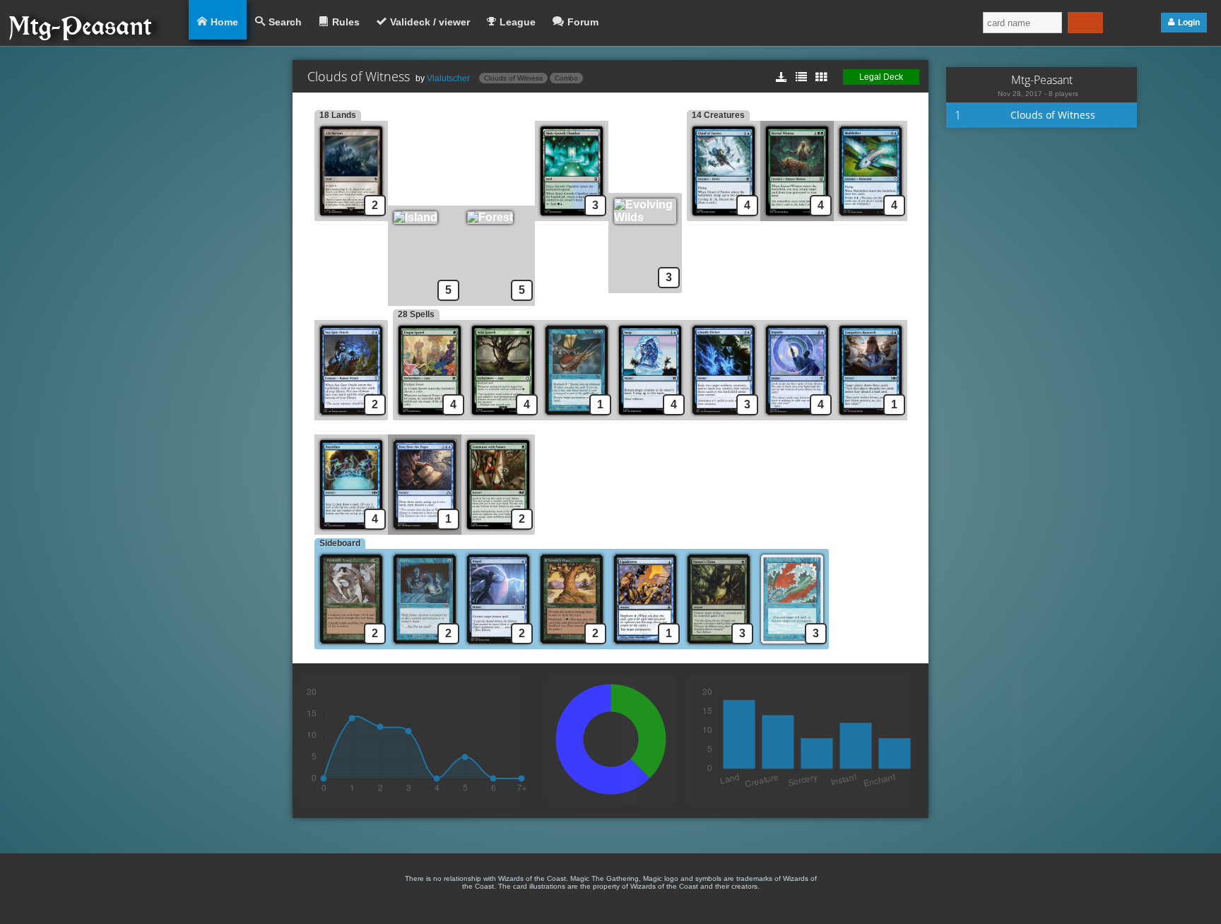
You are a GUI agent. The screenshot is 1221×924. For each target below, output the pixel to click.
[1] (576, 416)
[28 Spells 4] (429, 416)
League (518, 22)
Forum (582, 22)
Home (224, 22)
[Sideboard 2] (351, 645)
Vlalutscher (448, 78)
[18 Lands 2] (351, 217)
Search (285, 22)
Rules (346, 22)
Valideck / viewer (430, 22)
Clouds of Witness (513, 78)
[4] (797, 217)
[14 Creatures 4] (723, 217)
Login (1189, 23)
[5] (424, 217)
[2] (353, 416)
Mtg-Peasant (1042, 80)
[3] (571, 217)
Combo (566, 78)
